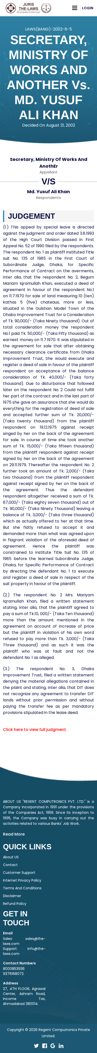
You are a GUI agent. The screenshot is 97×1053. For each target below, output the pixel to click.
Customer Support (19, 873)
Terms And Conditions (22, 888)
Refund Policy (14, 904)
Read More (14, 834)
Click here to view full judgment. (35, 729)
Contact (10, 865)
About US (11, 857)
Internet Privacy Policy (22, 880)
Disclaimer (12, 896)
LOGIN (87, 8)
